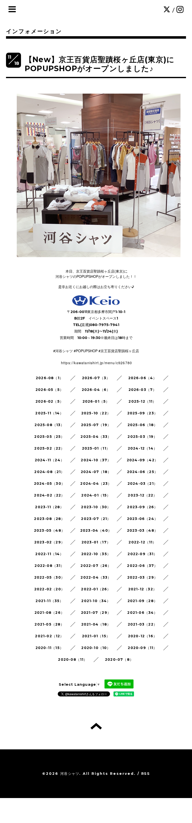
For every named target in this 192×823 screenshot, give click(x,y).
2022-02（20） (49, 589)
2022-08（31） (49, 565)
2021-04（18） (96, 624)
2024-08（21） (49, 472)
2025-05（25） (49, 436)
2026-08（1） (49, 378)
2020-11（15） (50, 648)
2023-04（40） (96, 530)
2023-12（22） (142, 495)
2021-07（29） (96, 612)
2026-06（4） (142, 378)
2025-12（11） (142, 401)
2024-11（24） (49, 460)
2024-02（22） (49, 495)
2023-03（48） (142, 530)
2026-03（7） (142, 389)
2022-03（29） (142, 577)
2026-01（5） (96, 401)
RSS (145, 773)
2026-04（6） (96, 389)
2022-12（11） (142, 542)
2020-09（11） (142, 648)
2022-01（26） (96, 589)
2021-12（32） (142, 589)
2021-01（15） (96, 636)
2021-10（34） (95, 601)
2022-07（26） (95, 565)
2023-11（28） (49, 507)
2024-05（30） (49, 483)
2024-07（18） (96, 472)
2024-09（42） (142, 460)
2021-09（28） (143, 601)
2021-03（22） (142, 624)
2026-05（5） (50, 389)
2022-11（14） (49, 554)
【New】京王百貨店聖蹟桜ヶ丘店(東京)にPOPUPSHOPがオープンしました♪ (99, 64)
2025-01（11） (96, 448)
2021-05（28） (49, 624)
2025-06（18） (143, 425)
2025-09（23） (142, 413)
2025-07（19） (96, 425)
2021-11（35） (49, 601)
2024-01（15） (95, 495)
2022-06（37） (142, 565)
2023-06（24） (142, 518)
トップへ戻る (96, 726)
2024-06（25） (142, 472)
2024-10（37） (96, 460)
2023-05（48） (49, 530)
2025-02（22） (49, 448)
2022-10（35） (96, 554)
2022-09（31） (142, 554)
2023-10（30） (96, 507)
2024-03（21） (143, 483)
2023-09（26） (142, 507)
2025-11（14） (49, 413)
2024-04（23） (96, 483)
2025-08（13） (49, 425)
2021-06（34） (142, 612)
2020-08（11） (72, 659)
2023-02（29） (49, 542)
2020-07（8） (119, 659)
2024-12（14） (142, 448)
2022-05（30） (49, 577)
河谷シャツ (69, 773)
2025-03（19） (142, 436)
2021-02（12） (49, 636)
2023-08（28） (49, 518)
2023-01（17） (96, 542)
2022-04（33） (95, 577)
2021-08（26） (49, 612)
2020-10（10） (95, 648)
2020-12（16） (142, 636)
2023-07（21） (96, 518)
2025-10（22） (96, 413)
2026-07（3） (96, 378)
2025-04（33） (95, 436)
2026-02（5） (50, 401)
